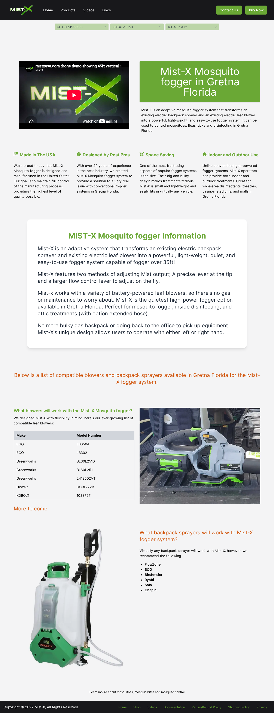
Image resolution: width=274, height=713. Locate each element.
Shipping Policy (239, 707)
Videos (89, 10)
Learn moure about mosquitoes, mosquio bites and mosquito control (137, 692)
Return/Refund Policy (206, 707)
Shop (137, 707)
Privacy (262, 707)
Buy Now (256, 10)
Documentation (174, 707)
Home (48, 10)
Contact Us (229, 10)
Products (68, 10)
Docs (106, 10)
